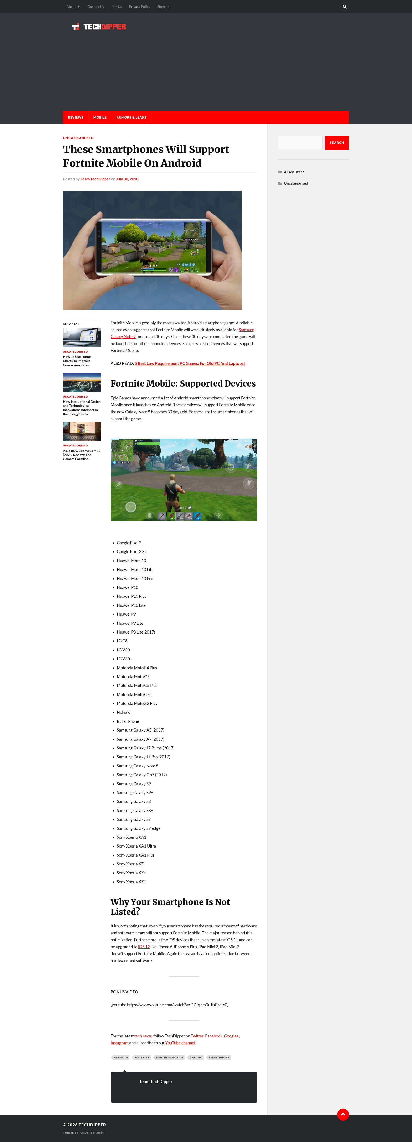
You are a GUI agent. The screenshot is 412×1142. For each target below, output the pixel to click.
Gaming (196, 1057)
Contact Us (96, 7)
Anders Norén (92, 1132)
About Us (73, 7)
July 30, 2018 (127, 179)
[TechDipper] (206, 26)
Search (337, 143)
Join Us (116, 7)
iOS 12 (144, 946)
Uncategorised (78, 138)
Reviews (75, 117)
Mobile (100, 117)
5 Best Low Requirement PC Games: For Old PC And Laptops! (190, 363)
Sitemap (163, 7)
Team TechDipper (95, 179)
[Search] (344, 6)
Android (121, 1057)
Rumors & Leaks (131, 117)
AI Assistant (294, 171)
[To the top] (343, 1115)
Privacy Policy (139, 7)
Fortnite (142, 1057)
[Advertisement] (206, 65)
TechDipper (92, 1124)
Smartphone (219, 1057)
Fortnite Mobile (169, 1057)
